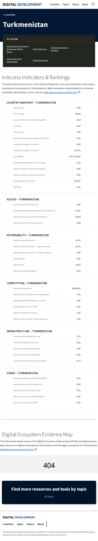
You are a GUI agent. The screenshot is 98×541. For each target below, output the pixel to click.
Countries (54, 4)
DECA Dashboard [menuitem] (40, 49)
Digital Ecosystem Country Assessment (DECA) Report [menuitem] (18, 49)
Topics (65, 4)
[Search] (93, 4)
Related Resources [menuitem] (40, 60)
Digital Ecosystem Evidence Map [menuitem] (14, 60)
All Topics (49, 496)
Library (75, 4)
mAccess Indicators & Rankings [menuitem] (59, 49)
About (85, 4)
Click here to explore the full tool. (60, 92)
